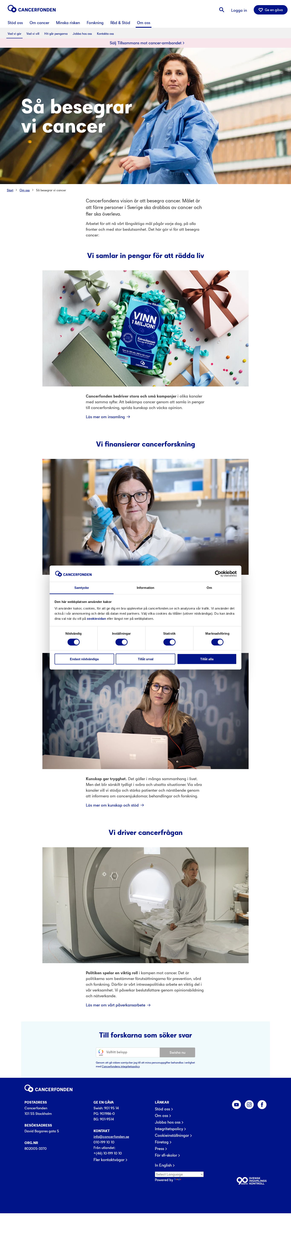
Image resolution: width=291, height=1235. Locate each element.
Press (159, 1149)
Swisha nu (177, 1052)
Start (10, 190)
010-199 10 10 (104, 1142)
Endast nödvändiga (84, 659)
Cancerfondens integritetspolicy (121, 1066)
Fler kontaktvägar (109, 1160)
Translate (189, 1179)
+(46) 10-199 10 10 (108, 1153)
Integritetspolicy (169, 1129)
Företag (162, 1142)
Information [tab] (145, 587)
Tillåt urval (145, 659)
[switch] (121, 641)
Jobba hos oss (167, 1122)
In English (163, 1165)
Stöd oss (162, 1109)
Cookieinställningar (172, 1135)
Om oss (25, 190)
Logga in (239, 10)
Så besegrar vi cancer (51, 190)
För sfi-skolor (166, 1155)
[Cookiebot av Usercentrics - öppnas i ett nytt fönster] (218, 574)
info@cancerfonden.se (111, 1136)
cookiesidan (96, 618)
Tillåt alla (206, 659)
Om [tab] (209, 587)
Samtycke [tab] (81, 587)
